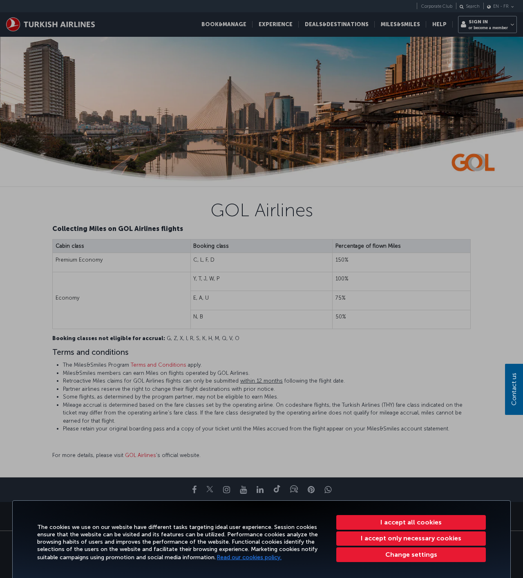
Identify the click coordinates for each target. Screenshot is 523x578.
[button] (411, 554)
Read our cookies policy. (249, 557)
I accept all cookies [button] (411, 522)
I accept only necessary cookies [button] (411, 538)
